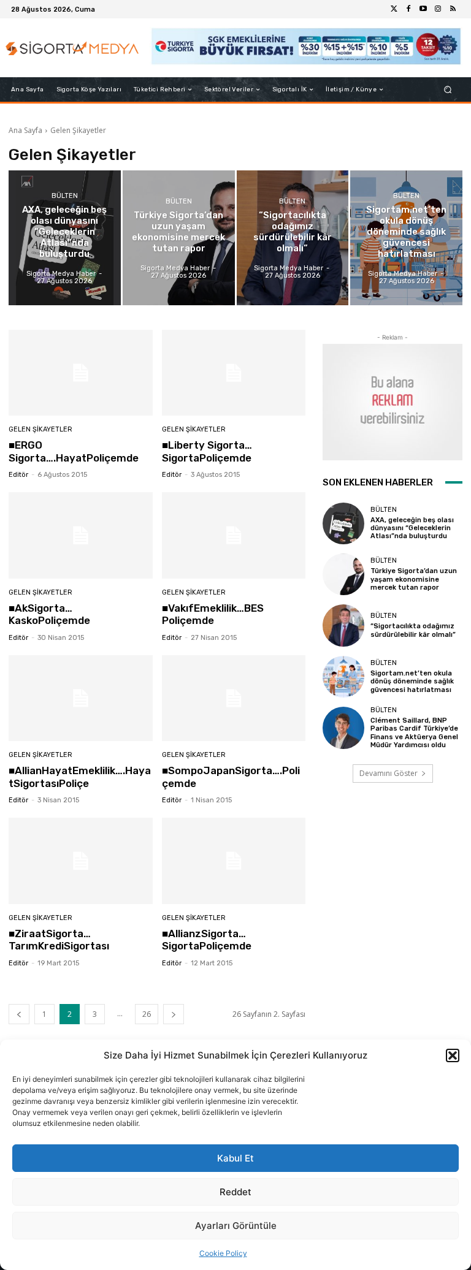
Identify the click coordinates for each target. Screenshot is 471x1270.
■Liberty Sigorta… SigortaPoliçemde (207, 451)
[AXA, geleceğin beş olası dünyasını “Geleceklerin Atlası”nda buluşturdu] (65, 237)
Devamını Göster (388, 773)
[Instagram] (438, 9)
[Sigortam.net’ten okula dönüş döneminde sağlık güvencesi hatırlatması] (406, 237)
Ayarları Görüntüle (236, 1225)
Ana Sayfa (25, 130)
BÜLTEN (65, 195)
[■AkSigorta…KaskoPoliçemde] (81, 535)
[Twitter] (393, 9)
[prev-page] (19, 1014)
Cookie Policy (223, 1253)
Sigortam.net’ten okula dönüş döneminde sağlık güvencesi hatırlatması (412, 681)
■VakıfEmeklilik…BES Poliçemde (213, 614)
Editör (18, 475)
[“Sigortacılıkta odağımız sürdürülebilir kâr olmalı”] (293, 237)
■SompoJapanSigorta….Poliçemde (231, 776)
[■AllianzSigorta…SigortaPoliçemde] (234, 861)
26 (146, 1014)
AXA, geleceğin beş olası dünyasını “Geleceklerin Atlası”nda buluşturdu (412, 528)
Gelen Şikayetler (40, 429)
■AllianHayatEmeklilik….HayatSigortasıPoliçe (80, 776)
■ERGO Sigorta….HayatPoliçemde (74, 451)
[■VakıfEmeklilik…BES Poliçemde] (234, 535)
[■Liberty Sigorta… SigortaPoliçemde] (234, 373)
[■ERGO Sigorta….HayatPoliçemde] (81, 373)
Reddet (235, 1192)
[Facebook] (408, 9)
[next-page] (173, 1014)
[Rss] (452, 9)
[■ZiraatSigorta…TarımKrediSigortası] (81, 861)
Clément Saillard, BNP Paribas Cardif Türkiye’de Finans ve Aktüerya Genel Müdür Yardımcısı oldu (414, 733)
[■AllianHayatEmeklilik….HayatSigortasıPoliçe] (81, 698)
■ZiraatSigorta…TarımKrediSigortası (59, 939)
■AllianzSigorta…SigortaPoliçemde (206, 939)
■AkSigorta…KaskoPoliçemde (49, 614)
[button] (452, 1055)
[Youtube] (423, 9)
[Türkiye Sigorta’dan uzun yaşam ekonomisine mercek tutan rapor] (179, 237)
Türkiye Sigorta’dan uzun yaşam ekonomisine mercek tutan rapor (413, 579)
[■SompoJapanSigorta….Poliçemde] (234, 698)
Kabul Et (235, 1158)
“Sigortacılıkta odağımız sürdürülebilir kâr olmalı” (413, 630)
